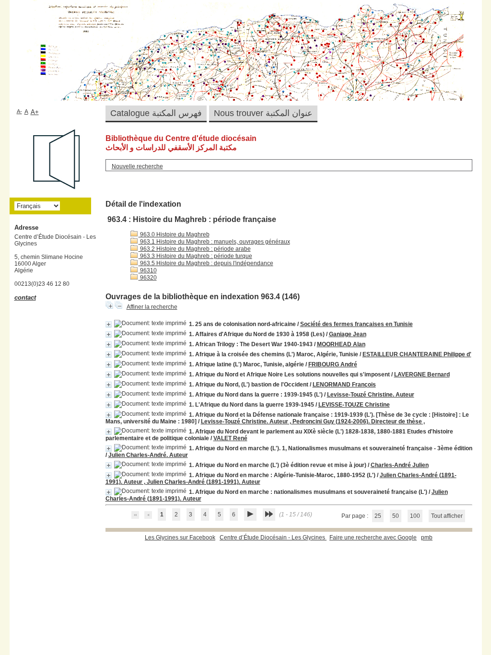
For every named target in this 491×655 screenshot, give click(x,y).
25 (377, 516)
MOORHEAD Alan (341, 344)
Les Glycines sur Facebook (180, 537)
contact (25, 297)
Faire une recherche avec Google (373, 537)
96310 (148, 270)
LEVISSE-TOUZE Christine (354, 404)
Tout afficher (447, 516)
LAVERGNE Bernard (422, 374)
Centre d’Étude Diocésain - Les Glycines (273, 537)
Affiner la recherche (152, 307)
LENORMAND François (344, 384)
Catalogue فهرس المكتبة (156, 113)
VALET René (230, 438)
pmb (427, 537)
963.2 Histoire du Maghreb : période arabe (195, 249)
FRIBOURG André (332, 364)
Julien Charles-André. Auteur (148, 455)
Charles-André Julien (400, 465)
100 (415, 516)
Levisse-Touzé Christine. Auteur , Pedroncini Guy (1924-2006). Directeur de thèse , (313, 421)
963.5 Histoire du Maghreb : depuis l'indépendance (206, 263)
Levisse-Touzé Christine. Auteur (370, 394)
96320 (148, 277)
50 (395, 516)
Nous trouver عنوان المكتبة (263, 113)
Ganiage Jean (347, 334)
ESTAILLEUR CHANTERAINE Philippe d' (416, 354)
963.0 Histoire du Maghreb (174, 234)
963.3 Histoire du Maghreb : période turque (195, 256)
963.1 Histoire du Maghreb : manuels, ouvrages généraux (214, 241)
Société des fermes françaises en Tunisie (356, 324)
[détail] (108, 324)
